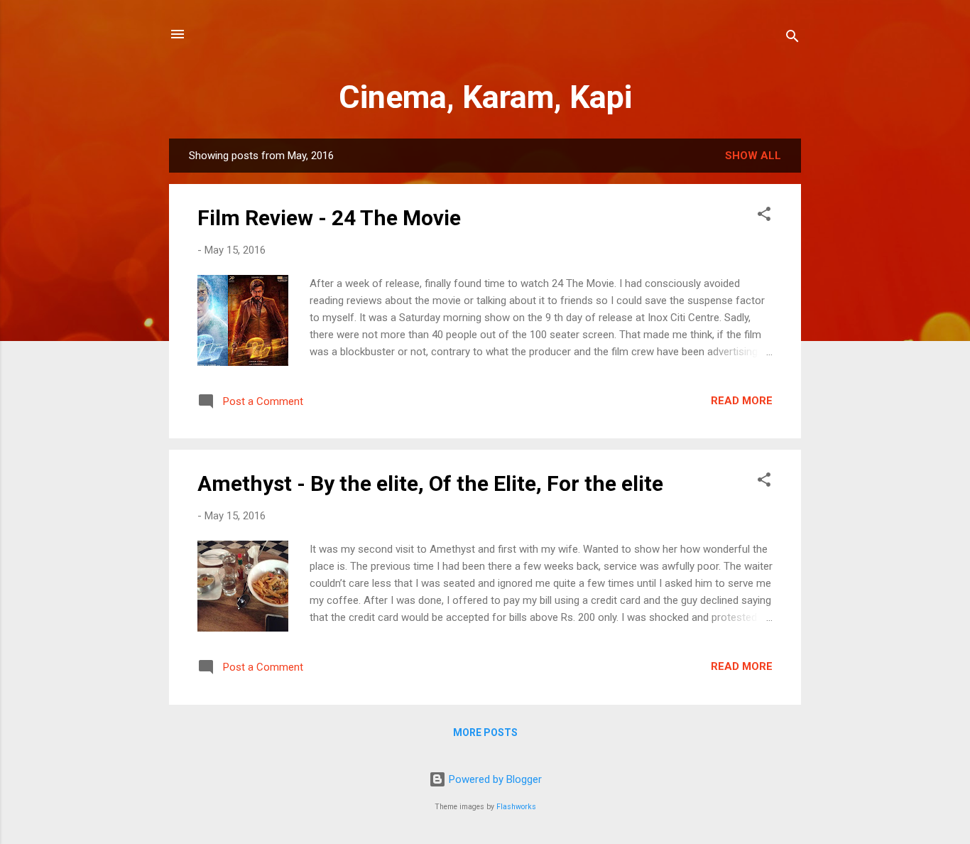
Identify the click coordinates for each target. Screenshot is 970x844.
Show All (753, 155)
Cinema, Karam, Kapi (485, 97)
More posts (485, 732)
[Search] (792, 38)
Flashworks (516, 806)
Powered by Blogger (494, 779)
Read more (742, 400)
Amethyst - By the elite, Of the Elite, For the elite (430, 483)
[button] (764, 216)
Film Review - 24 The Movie (329, 217)
